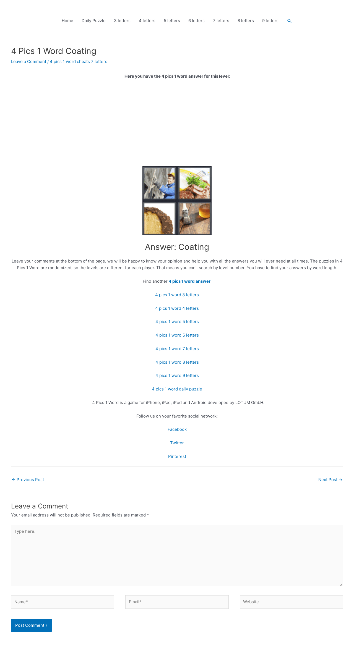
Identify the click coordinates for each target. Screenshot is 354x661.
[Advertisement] (177, 125)
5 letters (172, 20)
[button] (289, 20)
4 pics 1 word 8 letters (177, 362)
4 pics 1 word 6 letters (177, 335)
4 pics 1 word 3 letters (177, 294)
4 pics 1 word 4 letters (177, 308)
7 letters (221, 20)
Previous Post (28, 479)
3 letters (122, 20)
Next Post (330, 479)
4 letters (147, 20)
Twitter (177, 442)
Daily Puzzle (94, 20)
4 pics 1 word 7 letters (177, 348)
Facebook (177, 429)
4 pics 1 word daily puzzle (177, 389)
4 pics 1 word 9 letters (177, 375)
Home (67, 20)
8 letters (246, 20)
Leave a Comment (28, 61)
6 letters (196, 20)
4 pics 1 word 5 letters (177, 321)
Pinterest (177, 456)
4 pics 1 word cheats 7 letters (78, 61)
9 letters (270, 20)
